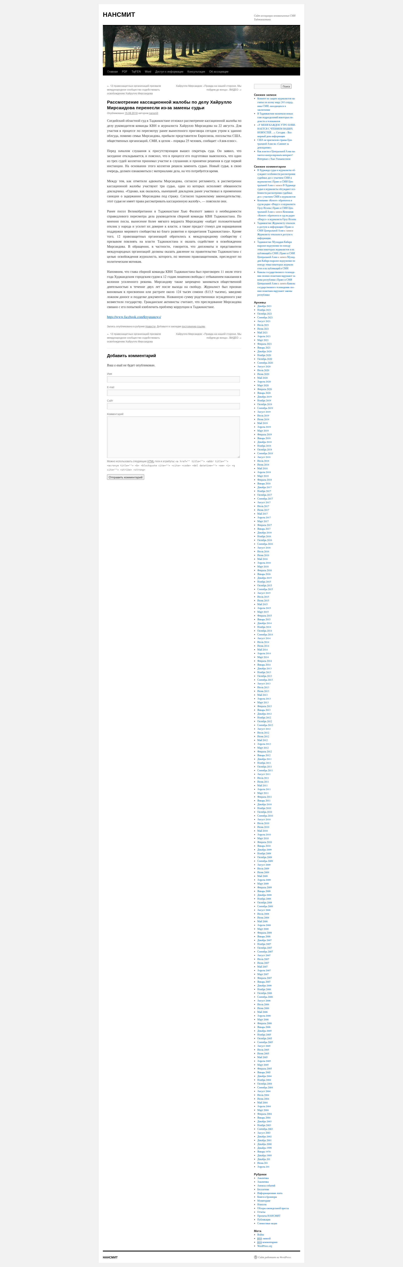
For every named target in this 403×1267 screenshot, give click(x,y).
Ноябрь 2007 (264, 944)
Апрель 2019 (264, 426)
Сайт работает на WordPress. (275, 1257)
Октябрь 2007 (264, 947)
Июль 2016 (263, 551)
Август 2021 (264, 321)
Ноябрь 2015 (264, 581)
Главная (112, 71)
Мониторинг (264, 1200)
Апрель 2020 (264, 381)
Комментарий (115, 414)
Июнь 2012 (263, 736)
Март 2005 (263, 1064)
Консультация (196, 71)
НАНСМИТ (119, 14)
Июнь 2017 (263, 509)
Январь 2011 (264, 800)
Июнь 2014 (263, 645)
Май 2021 (262, 332)
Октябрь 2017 (264, 494)
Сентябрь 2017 (265, 498)
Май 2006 (262, 1011)
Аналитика (263, 1178)
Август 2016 (264, 547)
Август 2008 (264, 910)
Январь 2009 (264, 891)
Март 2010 (263, 838)
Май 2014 (262, 649)
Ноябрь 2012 (264, 717)
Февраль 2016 (264, 570)
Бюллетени (263, 1189)
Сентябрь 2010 (265, 815)
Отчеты (261, 1212)
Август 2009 (264, 864)
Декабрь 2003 (264, 1121)
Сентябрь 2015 (265, 589)
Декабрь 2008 (264, 894)
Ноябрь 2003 (264, 1125)
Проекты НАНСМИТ (268, 1215)
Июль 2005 (263, 1049)
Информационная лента (269, 1193)
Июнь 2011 (263, 781)
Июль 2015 (263, 596)
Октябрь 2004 (264, 1083)
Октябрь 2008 (264, 902)
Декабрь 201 (263, 1159)
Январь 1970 (264, 1151)
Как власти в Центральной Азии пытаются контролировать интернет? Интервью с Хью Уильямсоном (276, 155)
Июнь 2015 (263, 600)
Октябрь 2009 (264, 857)
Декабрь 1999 (264, 1147)
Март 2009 (263, 883)
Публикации (263, 1219)
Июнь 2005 (263, 1053)
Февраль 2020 (264, 389)
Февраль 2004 (264, 1113)
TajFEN (136, 71)
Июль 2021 (263, 325)
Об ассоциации (218, 71)
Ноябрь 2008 (264, 898)
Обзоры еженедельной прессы (273, 1208)
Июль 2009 (263, 868)
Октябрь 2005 (264, 1038)
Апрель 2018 (264, 472)
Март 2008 (263, 928)
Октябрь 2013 (264, 676)
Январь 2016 (264, 574)
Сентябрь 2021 (265, 317)
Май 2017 (262, 513)
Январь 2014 (264, 664)
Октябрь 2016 (264, 540)
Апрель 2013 (264, 698)
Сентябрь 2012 (265, 725)
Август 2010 (264, 819)
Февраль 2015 (264, 615)
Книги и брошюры (267, 1196)
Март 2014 (263, 657)
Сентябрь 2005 (265, 1042)
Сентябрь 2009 (265, 860)
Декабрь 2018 (264, 442)
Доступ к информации (169, 71)
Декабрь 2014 (264, 623)
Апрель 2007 (264, 970)
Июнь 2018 (263, 464)
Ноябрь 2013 (264, 672)
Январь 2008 (264, 936)
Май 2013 (262, 694)
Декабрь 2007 (264, 940)
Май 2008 (262, 921)
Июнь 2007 (263, 962)
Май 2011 (262, 785)
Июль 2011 (263, 777)
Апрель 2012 (264, 743)
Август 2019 (264, 411)
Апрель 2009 (264, 879)
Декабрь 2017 (264, 487)
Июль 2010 (263, 823)
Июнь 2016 (263, 555)
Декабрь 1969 (264, 1155)
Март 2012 (263, 747)
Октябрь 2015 (264, 585)
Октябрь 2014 (264, 630)
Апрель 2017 (264, 517)
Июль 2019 (263, 415)
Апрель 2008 (264, 925)
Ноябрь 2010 (264, 808)
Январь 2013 (264, 710)
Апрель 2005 (264, 1061)
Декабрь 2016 (264, 532)
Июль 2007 (263, 959)
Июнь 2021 (263, 328)
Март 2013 (263, 702)
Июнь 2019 (263, 419)
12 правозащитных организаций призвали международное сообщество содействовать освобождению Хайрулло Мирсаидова (134, 89)
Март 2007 (263, 974)
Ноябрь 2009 (264, 853)
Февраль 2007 (264, 978)
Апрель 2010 (264, 834)
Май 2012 (262, 740)
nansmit (153, 113)
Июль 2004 (263, 1095)
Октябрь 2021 (264, 313)
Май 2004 (262, 1102)
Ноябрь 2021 (264, 309)
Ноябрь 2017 (264, 491)
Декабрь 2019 (264, 396)
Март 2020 (263, 385)
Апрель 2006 (264, 1015)
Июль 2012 (263, 732)
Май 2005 (262, 1057)
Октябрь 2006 (264, 993)
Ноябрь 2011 (264, 762)
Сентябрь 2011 (265, 770)
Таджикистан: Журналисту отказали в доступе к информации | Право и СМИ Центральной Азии (276, 226)
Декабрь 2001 (264, 1140)
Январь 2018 (264, 483)
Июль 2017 (263, 506)
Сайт (110, 400)
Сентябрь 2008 (265, 906)
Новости (150, 326)
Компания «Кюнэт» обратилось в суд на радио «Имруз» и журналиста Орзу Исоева (276, 215)
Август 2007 (264, 955)
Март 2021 (263, 340)
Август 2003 (264, 1132)
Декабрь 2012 (264, 713)
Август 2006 (264, 1000)
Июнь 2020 (263, 374)
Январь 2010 (264, 845)
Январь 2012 (264, 755)
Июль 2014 (263, 642)
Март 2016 (263, 566)
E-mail (110, 387)
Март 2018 (263, 475)
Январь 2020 (264, 392)
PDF (124, 71)
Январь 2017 (264, 528)
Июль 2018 (263, 460)
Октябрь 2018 (264, 449)
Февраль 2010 (264, 842)
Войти (260, 1234)
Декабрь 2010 (264, 804)
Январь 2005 (264, 1072)
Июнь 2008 (263, 917)
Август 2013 (264, 683)
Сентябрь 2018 (265, 453)
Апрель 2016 (264, 562)
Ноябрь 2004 (264, 1079)
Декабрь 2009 (264, 849)
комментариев (267, 1242)
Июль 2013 (263, 687)
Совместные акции (267, 1223)
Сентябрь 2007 (265, 951)
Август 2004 (264, 1091)
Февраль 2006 (264, 1023)
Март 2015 (263, 611)
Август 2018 (264, 457)
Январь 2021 (264, 347)
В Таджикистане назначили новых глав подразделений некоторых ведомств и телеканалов (275, 117)
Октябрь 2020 (264, 358)
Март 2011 (263, 793)
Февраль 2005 (264, 1068)
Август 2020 (264, 366)
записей (264, 1238)
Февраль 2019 (264, 434)
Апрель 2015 (264, 608)
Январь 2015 (264, 619)
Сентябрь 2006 (265, 996)
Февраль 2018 (264, 479)
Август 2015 (264, 592)
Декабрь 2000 (264, 1144)
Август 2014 (264, 638)
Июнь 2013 (263, 691)
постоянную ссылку (193, 326)
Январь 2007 (264, 981)
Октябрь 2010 (264, 811)
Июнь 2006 (263, 1008)
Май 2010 (262, 830)
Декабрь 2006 (264, 985)
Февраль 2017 (264, 525)
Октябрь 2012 (264, 721)
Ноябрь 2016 (264, 536)
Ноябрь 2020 (264, 355)
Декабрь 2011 (264, 759)
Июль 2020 (263, 370)
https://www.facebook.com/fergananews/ (134, 317)
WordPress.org (264, 1245)
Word (148, 71)
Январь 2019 (264, 438)
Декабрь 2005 (264, 1030)
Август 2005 (264, 1045)
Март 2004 (263, 1110)
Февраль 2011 (264, 796)
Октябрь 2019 (264, 404)
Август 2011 (264, 774)
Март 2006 (263, 1019)
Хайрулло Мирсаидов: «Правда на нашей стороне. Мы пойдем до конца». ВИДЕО (208, 87)
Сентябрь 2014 (265, 634)
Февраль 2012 (264, 751)
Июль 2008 (263, 913)
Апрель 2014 (264, 653)
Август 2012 (264, 728)
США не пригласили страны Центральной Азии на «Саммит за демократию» (274, 143)
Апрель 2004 (264, 1106)
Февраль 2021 (264, 343)
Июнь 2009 (263, 872)
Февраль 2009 (264, 887)
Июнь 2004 (263, 1098)
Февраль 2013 (264, 706)
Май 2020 (262, 377)
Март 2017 (263, 521)
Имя (109, 373)
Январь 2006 (264, 1027)
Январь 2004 (264, 1117)
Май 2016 (262, 559)
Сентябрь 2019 (265, 408)
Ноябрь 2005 (264, 1034)
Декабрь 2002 (264, 1136)
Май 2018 (262, 468)
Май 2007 (262, 966)
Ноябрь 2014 (264, 626)
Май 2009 (262, 876)
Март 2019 (263, 430)
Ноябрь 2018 (264, 445)
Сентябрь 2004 (265, 1087)
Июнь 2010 (263, 827)
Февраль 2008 (264, 932)
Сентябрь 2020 (265, 362)
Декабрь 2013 (264, 668)
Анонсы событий (266, 1185)
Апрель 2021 (264, 336)
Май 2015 (262, 604)
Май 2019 (262, 423)
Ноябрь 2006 (264, 989)
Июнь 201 (262, 1162)
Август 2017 (264, 502)
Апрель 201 (263, 1166)
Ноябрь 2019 (264, 400)
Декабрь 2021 (264, 306)
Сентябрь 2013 (265, 679)
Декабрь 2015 (264, 577)
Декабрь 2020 (264, 351)
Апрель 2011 (264, 789)
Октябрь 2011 (264, 766)
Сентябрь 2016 (265, 543)
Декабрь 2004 (264, 1076)
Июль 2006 (263, 1004)
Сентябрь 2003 (265, 1128)
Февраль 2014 (264, 660)
